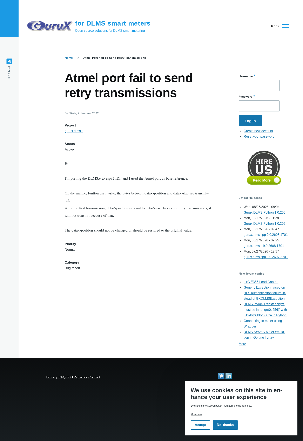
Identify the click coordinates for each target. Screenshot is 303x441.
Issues (82, 376)
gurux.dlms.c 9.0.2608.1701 (264, 246)
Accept (200, 425)
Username (246, 76)
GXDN (72, 376)
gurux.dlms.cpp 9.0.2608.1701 (266, 234)
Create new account (258, 131)
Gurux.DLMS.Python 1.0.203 (264, 212)
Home (69, 57)
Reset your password (259, 136)
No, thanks (225, 425)
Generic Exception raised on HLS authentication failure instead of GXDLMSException (265, 293)
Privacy (52, 376)
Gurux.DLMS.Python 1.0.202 (264, 223)
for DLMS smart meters (112, 23)
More (242, 344)
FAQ (62, 376)
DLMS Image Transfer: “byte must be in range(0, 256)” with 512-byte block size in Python (265, 309)
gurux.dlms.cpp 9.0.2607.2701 (266, 257)
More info (196, 414)
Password (245, 96)
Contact (94, 376)
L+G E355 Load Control (261, 282)
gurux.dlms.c (74, 131)
